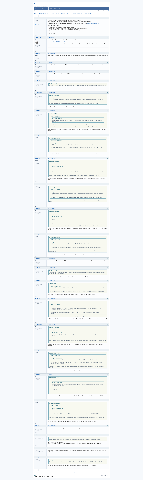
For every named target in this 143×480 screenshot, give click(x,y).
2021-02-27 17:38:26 (51, 37)
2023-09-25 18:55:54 (51, 298)
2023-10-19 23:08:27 (51, 425)
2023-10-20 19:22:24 (51, 434)
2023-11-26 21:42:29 (51, 447)
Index (36, 8)
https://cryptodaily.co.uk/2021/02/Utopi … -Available (57, 41)
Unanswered (106, 10)
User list (41, 8)
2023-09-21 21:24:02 (51, 267)
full (36, 434)
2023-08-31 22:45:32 (51, 53)
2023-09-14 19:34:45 (51, 258)
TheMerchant (38, 37)
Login (59, 8)
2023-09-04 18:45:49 (51, 110)
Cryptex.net (38, 18)
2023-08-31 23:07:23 (51, 62)
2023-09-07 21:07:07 (51, 158)
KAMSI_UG (37, 62)
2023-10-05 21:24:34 (51, 400)
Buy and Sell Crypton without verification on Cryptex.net (76, 13)
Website (37, 24)
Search (50, 8)
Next (45, 15)
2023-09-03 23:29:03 (51, 71)
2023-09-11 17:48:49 (51, 208)
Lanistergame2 (38, 92)
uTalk (36, 4)
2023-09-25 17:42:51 (51, 280)
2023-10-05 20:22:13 (51, 374)
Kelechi (37, 425)
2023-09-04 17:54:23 (51, 80)
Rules (45, 8)
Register (55, 8)
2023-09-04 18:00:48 (51, 92)
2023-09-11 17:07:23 (51, 183)
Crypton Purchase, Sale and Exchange (49, 13)
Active (102, 10)
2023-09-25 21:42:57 (51, 324)
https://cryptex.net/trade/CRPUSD (93, 23)
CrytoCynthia (38, 53)
